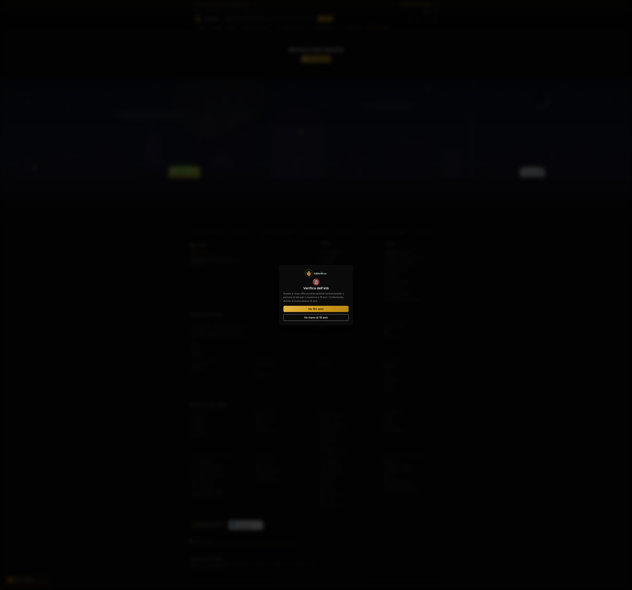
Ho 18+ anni (316, 309)
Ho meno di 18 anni (316, 317)
